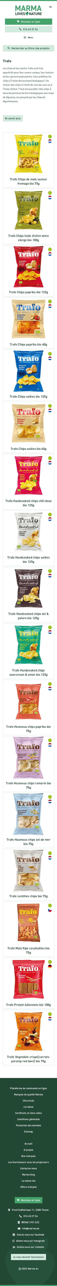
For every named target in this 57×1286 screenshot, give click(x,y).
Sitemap (28, 1131)
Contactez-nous (28, 1168)
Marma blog (28, 1174)
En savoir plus (13, 118)
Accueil (28, 1143)
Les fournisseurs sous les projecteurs (28, 1162)
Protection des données (28, 1125)
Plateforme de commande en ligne (28, 1088)
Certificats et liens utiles (28, 1113)
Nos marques (28, 1156)
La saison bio (29, 1180)
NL (50, 6)
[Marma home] (28, 10)
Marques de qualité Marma (28, 1094)
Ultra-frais (28, 1100)
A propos (28, 1149)
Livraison (29, 1106)
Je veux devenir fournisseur (28, 1257)
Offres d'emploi (28, 1187)
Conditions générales (28, 1119)
